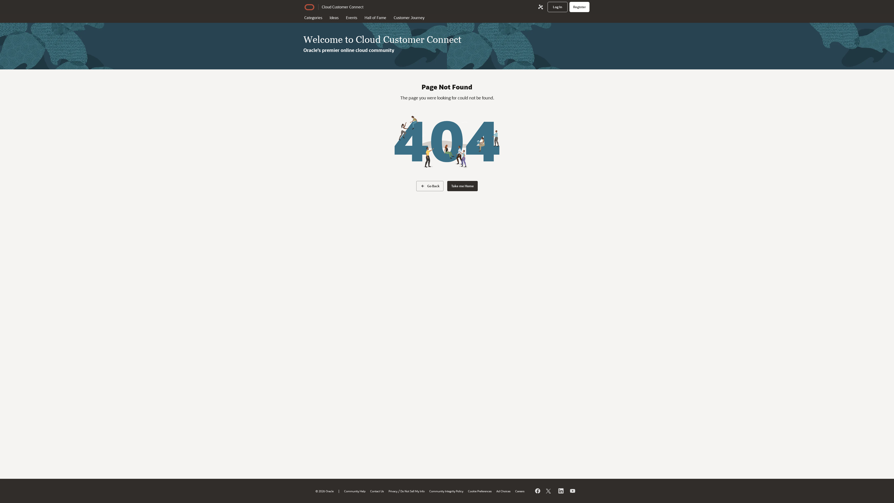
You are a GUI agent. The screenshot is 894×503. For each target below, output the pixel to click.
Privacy (393, 491)
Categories (313, 17)
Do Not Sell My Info (412, 491)
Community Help (355, 491)
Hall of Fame (375, 17)
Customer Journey (409, 17)
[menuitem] (558, 7)
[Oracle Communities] (540, 7)
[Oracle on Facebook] (537, 491)
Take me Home (462, 186)
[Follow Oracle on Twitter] (549, 491)
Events (351, 17)
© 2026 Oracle (324, 491)
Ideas (334, 17)
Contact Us (377, 491)
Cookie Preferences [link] (480, 491)
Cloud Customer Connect (342, 6)
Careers (520, 491)
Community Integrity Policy (446, 491)
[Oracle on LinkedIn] (561, 491)
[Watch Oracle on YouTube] (572, 491)
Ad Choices (503, 491)
